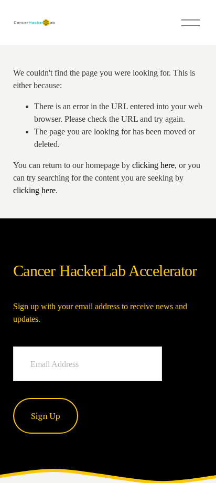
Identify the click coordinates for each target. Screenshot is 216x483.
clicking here (153, 165)
